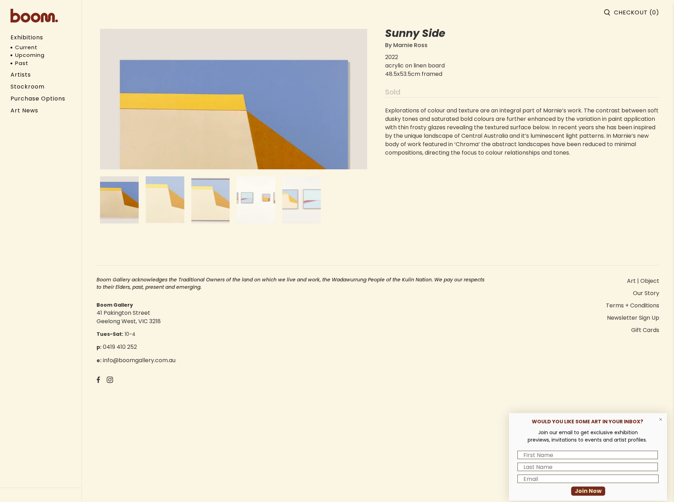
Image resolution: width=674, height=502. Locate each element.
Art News (24, 110)
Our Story (646, 293)
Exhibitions (27, 37)
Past (21, 63)
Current (26, 47)
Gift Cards (645, 330)
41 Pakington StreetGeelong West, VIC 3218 (129, 317)
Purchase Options (38, 98)
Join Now (588, 491)
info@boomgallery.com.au (139, 360)
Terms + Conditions (632, 305)
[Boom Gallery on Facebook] (98, 381)
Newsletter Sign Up (633, 318)
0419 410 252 (120, 347)
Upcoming (30, 55)
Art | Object (643, 281)
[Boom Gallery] (34, 15)
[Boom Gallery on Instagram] (110, 381)
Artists (21, 75)
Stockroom (28, 87)
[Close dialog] (660, 419)
